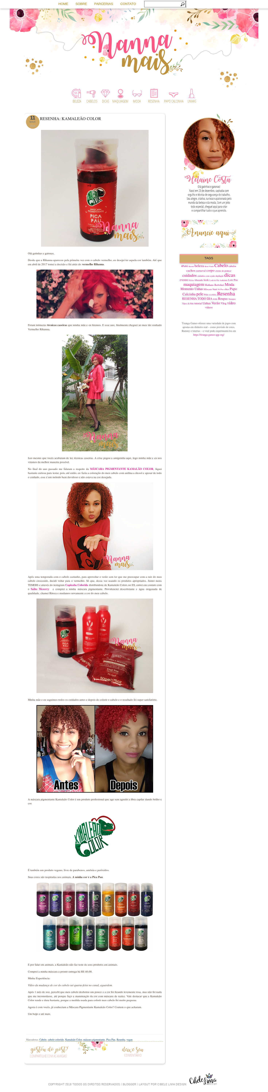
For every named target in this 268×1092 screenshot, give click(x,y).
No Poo (221, 289)
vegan (130, 1039)
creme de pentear (223, 270)
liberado (199, 280)
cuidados (189, 275)
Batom (191, 266)
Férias (191, 280)
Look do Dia (214, 280)
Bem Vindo (209, 266)
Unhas (207, 303)
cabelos (232, 266)
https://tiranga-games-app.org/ (208, 334)
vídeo (231, 302)
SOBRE (81, 4)
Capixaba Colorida (76, 585)
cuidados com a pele (206, 276)
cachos (190, 270)
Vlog (223, 303)
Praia (206, 294)
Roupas (223, 298)
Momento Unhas (191, 288)
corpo (210, 270)
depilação (219, 276)
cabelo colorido (56, 1039)
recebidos (212, 294)
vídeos (209, 307)
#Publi (184, 266)
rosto (215, 298)
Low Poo (233, 280)
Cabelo (42, 1039)
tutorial (198, 303)
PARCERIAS (103, 4)
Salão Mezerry (40, 589)
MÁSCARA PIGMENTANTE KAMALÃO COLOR (121, 469)
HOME (63, 4)
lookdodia (224, 280)
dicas (229, 274)
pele (199, 293)
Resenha (121, 1039)
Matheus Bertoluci (214, 285)
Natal (215, 289)
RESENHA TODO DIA (197, 298)
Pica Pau (110, 1039)
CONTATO (128, 4)
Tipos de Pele (188, 303)
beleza (199, 265)
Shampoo (232, 299)
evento (184, 280)
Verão (215, 302)
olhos (226, 289)
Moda (229, 284)
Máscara (208, 289)
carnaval (201, 270)
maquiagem (193, 284)
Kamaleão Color (73, 1039)
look (206, 280)
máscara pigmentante (94, 1039)
